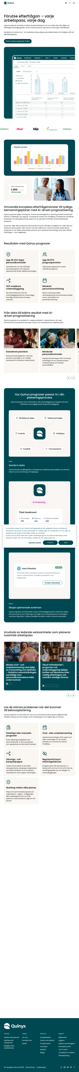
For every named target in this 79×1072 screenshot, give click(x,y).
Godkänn (50, 543)
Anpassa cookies (35, 543)
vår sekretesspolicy (41, 997)
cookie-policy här (49, 538)
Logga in (61, 1040)
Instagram (61, 1067)
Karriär (24, 1043)
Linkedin (64, 1067)
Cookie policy (41, 1067)
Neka (65, 543)
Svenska (66, 3)
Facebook (71, 1067)
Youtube (68, 1067)
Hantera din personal (11, 1037)
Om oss (25, 1037)
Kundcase (43, 1046)
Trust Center (63, 1050)
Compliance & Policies (66, 1053)
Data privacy (30, 1067)
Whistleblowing (63, 1056)
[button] (74, 3)
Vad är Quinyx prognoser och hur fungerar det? (24, 880)
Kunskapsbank (45, 1037)
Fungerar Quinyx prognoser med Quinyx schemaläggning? (29, 906)
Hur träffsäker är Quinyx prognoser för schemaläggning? (28, 893)
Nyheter (43, 1050)
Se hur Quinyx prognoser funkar (18, 41)
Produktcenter (45, 1043)
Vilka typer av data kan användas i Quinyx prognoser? (27, 900)
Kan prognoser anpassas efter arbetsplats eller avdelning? (29, 913)
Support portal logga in (66, 1043)
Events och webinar (47, 1040)
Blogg (42, 1053)
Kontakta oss (27, 1040)
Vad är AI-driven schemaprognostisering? (22, 887)
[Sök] (70, 3)
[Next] (73, 378)
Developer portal (64, 1046)
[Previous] (69, 378)
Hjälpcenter (62, 1037)
